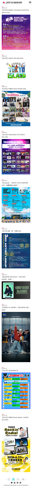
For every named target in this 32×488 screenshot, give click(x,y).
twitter (11, 482)
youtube (20, 482)
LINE (14, 482)
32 (23, 479)
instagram (17, 482)
